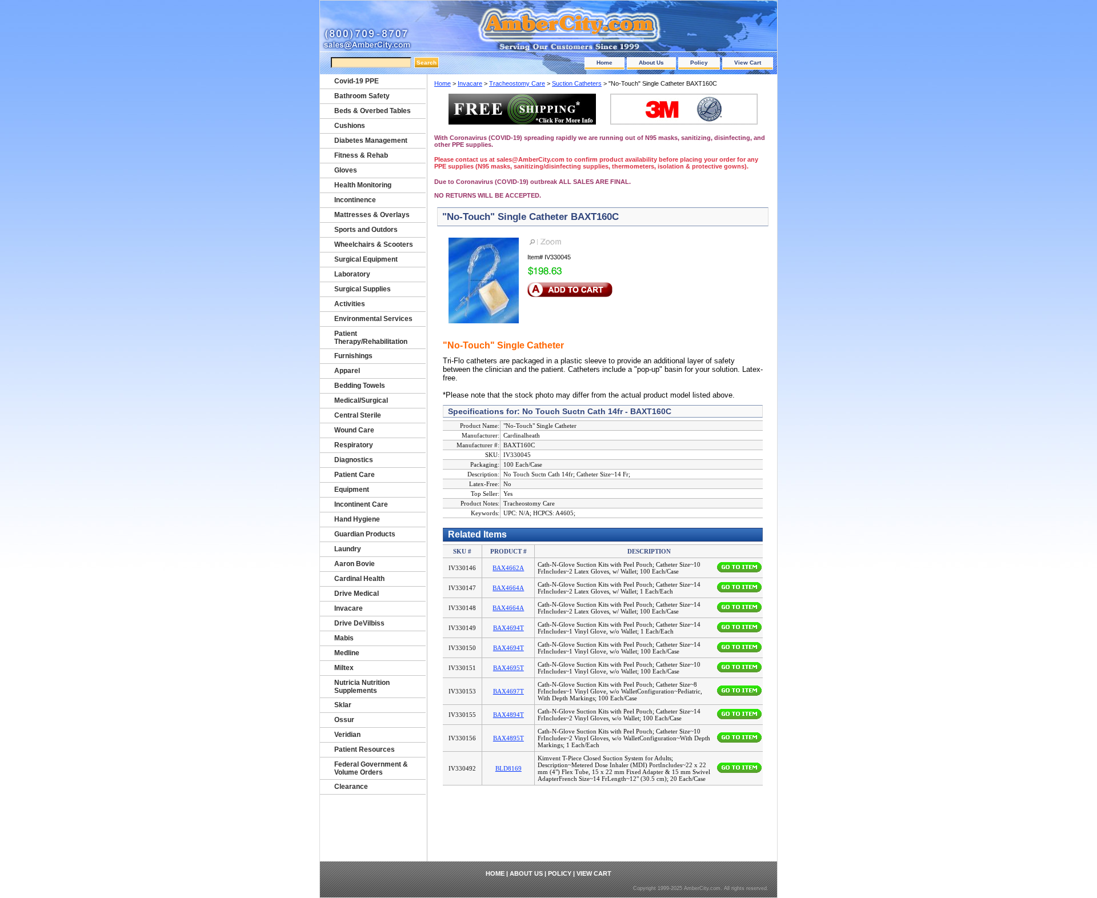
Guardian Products (364, 534)
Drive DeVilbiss (359, 623)
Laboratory (352, 274)
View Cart (747, 62)
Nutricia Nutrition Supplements (362, 687)
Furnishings (353, 356)
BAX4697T (508, 691)
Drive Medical (356, 594)
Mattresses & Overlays (372, 215)
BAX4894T (508, 714)
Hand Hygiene (357, 519)
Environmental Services (373, 319)
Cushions (349, 126)
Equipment (351, 490)
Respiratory (353, 445)
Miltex (344, 668)
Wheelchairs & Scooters (373, 244)
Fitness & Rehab (361, 155)
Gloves (345, 170)
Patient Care (354, 475)
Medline (346, 653)
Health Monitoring (362, 185)
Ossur (344, 720)
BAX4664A (508, 587)
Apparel (347, 371)
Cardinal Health (359, 579)
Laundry (347, 549)
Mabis (344, 638)
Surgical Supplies (362, 289)
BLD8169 (508, 768)
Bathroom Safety (362, 96)
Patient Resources (364, 749)
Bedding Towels (359, 386)
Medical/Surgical (361, 400)
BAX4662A (508, 567)
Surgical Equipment (366, 259)
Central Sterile (357, 415)
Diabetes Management (370, 141)
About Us (651, 62)
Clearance (351, 787)
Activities (349, 304)
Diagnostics (353, 460)
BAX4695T (508, 667)
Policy (699, 62)
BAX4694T (508, 627)
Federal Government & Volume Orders (371, 768)
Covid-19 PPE (356, 81)
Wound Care (354, 430)
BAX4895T (508, 738)
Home (604, 62)
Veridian (347, 735)
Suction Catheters (577, 83)
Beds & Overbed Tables (372, 111)
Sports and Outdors (366, 230)
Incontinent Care (361, 504)
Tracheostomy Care (517, 83)
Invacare (470, 83)
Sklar (342, 705)
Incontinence (355, 200)
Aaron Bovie (354, 564)
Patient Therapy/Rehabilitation (370, 338)
